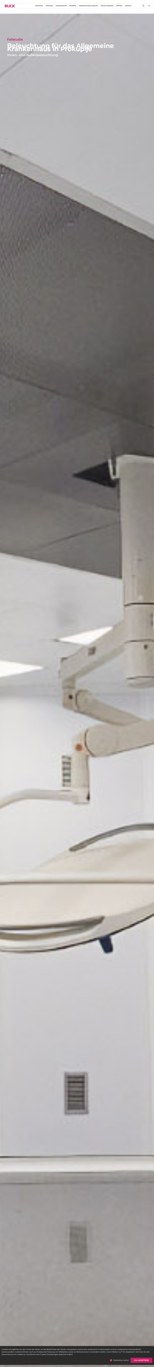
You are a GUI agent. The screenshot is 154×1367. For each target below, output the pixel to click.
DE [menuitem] (149, 6)
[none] (149, 5)
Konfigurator (61, 6)
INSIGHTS (128, 6)
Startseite (39, 6)
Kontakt (119, 6)
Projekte (72, 6)
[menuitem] (149, 5)
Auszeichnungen (107, 6)
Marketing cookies (121, 1360)
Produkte (49, 6)
